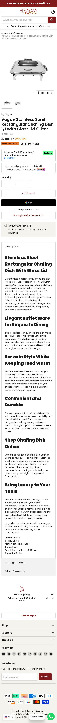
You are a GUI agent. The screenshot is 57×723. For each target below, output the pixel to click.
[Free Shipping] (22, 594)
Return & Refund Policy (19, 714)
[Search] (52, 20)
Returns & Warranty (15, 571)
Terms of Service (35, 710)
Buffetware (17, 33)
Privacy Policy (17, 710)
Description (11, 246)
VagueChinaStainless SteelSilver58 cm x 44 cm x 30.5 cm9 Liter (28, 405)
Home (4, 33)
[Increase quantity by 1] (27, 183)
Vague (8, 114)
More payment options (28, 209)
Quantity (6, 177)
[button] (7, 103)
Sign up (45, 676)
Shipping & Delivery (15, 562)
